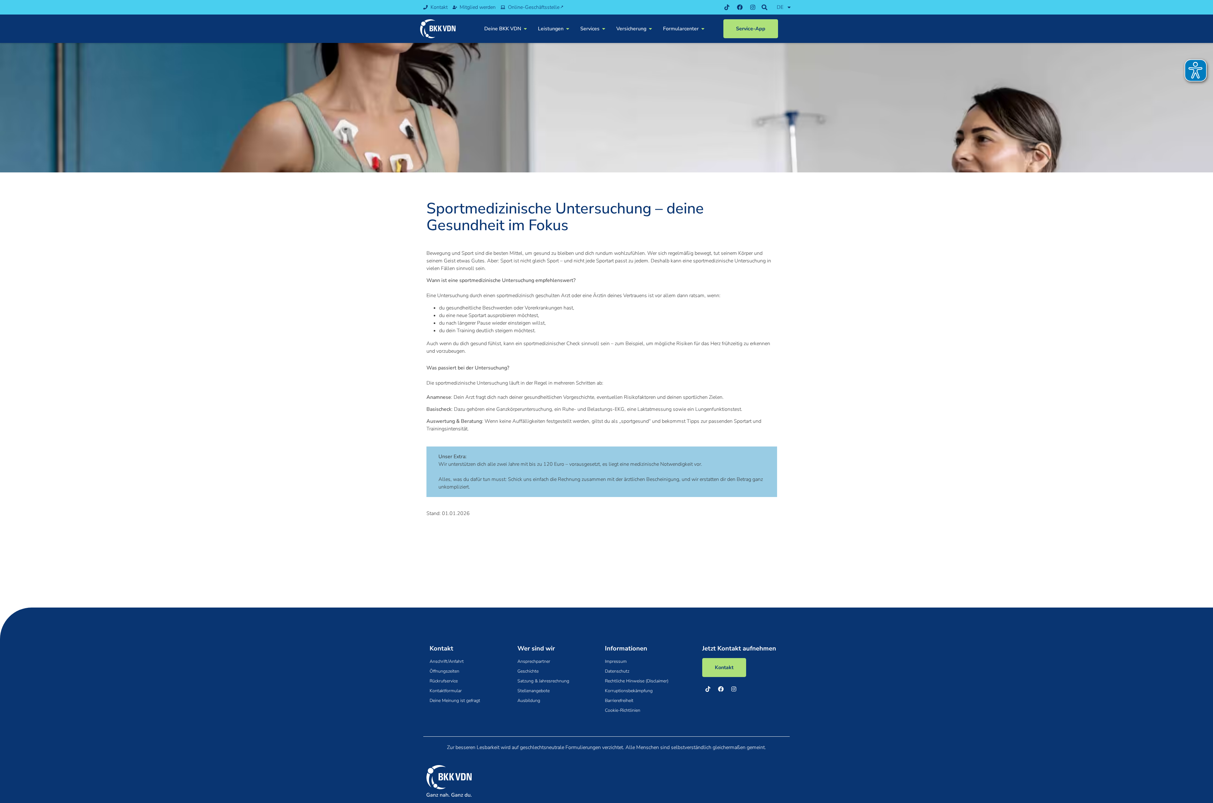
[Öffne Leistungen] (567, 29)
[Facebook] (739, 7)
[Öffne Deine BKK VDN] (525, 29)
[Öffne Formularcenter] (702, 29)
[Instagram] (752, 7)
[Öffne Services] (603, 29)
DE (780, 7)
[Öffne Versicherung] (650, 29)
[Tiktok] (727, 7)
